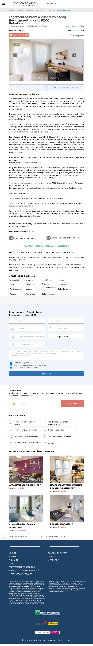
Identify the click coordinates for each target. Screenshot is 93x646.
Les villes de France (54, 583)
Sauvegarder (78, 36)
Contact (52, 556)
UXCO (49, 224)
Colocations (66, 583)
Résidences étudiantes (55, 592)
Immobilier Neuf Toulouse (56, 581)
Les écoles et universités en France (64, 590)
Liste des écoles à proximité (26, 436)
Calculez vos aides (76, 26)
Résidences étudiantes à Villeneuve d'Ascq (59, 423)
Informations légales (20, 574)
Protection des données (22, 567)
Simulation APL (54, 443)
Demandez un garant (55, 536)
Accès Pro (53, 560)
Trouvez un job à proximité (26, 430)
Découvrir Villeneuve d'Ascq (59, 436)
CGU (11, 563)
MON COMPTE (51, 4)
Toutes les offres (57, 553)
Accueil (13, 553)
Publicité (13, 560)
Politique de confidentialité (24, 570)
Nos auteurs (81, 581)
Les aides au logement (19, 536)
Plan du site (15, 556)
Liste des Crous (71, 581)
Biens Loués (81, 590)
